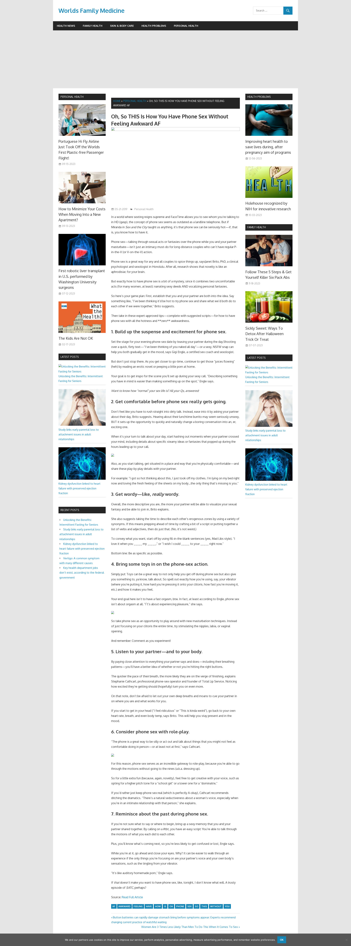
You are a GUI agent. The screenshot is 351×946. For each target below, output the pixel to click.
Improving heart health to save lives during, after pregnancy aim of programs (268, 147)
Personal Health (186, 25)
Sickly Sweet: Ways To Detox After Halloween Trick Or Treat (264, 334)
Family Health (92, 25)
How (158, 906)
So (196, 906)
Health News (66, 25)
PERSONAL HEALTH (72, 96)
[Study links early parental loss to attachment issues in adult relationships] (82, 424)
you (227, 906)
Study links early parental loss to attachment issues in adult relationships (78, 434)
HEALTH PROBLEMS (259, 96)
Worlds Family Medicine (91, 10)
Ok (282, 939)
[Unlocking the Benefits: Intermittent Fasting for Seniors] (82, 371)
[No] (346, 940)
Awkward (124, 906)
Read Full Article (132, 897)
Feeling (138, 906)
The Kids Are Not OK (75, 338)
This (204, 906)
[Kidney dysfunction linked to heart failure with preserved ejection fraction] (82, 478)
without (216, 906)
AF (113, 906)
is (165, 906)
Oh (171, 906)
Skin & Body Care (122, 25)
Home (116, 100)
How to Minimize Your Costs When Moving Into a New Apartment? (81, 214)
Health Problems (153, 25)
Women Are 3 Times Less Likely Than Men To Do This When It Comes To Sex (189, 927)
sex (189, 906)
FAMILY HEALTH (256, 227)
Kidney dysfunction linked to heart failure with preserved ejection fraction (79, 488)
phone (180, 906)
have (149, 906)
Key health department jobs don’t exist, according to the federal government (81, 572)
